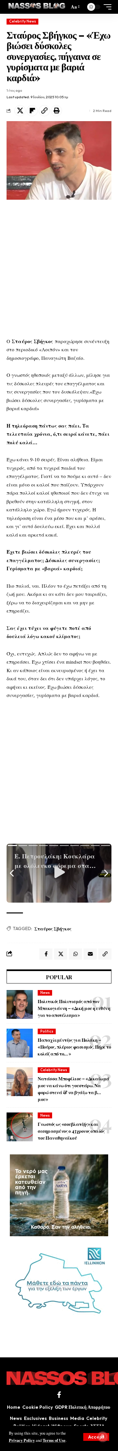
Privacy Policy (22, 1440)
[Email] (90, 954)
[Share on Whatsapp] (75, 954)
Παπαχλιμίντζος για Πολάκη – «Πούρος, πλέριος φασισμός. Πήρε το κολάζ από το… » (74, 1047)
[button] (96, 1437)
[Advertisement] (59, 268)
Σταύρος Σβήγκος (52, 929)
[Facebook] (59, 1394)
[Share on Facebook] (45, 954)
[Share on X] (20, 110)
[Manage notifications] (102, 1436)
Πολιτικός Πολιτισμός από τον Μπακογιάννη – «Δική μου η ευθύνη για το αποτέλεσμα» (74, 1008)
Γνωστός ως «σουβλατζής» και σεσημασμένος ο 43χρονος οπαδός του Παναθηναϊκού (71, 1131)
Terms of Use (54, 1440)
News (45, 992)
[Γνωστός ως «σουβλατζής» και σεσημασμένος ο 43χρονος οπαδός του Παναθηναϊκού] (20, 1126)
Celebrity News (22, 21)
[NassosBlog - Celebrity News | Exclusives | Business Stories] (37, 7)
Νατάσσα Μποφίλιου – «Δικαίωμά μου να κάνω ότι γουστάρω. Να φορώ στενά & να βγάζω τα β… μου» (73, 1088)
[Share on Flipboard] (32, 110)
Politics (46, 1031)
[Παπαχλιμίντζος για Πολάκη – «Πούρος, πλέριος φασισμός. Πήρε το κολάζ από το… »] (20, 1043)
